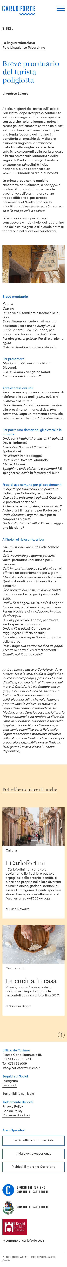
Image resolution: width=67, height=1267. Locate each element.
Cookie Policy (12, 1111)
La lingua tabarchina (18, 43)
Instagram (10, 1081)
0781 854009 (17, 1063)
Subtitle (24, 1256)
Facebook (9, 1085)
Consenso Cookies (16, 1115)
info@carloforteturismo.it (21, 1068)
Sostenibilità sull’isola (18, 1093)
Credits (6, 1260)
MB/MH (51, 1256)
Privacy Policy (12, 1106)
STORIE (7, 28)
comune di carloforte (23, 1240)
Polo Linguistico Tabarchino (23, 47)
